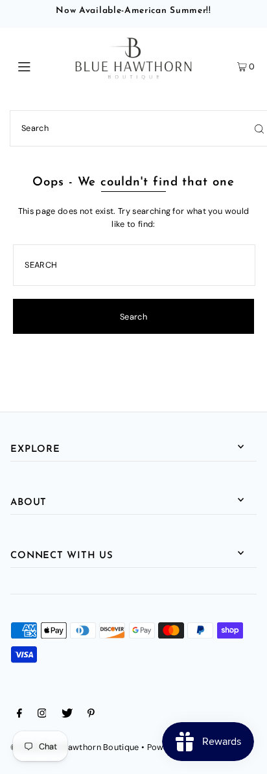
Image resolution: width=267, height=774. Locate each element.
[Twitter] (67, 715)
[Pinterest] (91, 715)
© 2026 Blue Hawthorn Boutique (74, 747)
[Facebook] (19, 715)
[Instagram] (42, 715)
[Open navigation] (41, 65)
